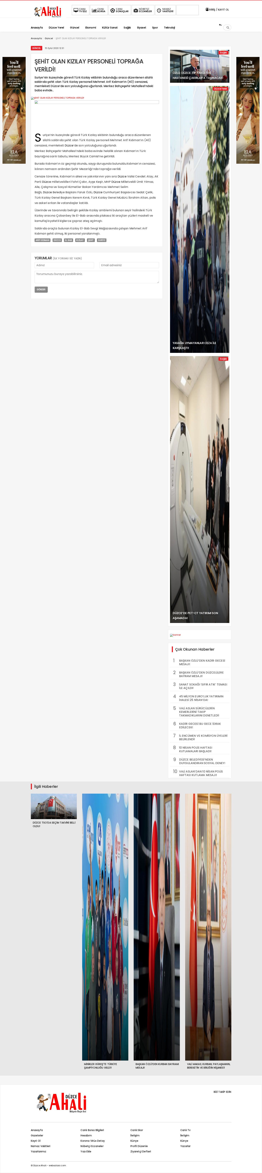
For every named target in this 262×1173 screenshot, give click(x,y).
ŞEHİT (91, 240)
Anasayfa (37, 1130)
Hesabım (86, 1135)
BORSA (101, 10)
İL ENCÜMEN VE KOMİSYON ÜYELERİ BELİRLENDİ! (200, 737)
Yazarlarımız (38, 1151)
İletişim (135, 1135)
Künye (134, 1141)
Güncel (36, 48)
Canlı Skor (136, 1130)
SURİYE (101, 240)
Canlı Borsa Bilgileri (92, 1130)
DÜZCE (57, 240)
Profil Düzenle (139, 1146)
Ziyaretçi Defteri (140, 1151)
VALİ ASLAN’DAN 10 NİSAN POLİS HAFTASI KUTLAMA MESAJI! (198, 773)
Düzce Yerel (220, 88)
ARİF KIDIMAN (42, 240)
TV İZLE (83, 10)
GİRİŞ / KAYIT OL (218, 9)
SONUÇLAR (122, 10)
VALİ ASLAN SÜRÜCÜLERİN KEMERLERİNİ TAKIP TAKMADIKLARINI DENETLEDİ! (196, 711)
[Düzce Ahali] (48, 17)
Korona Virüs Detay (93, 1141)
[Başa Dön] (255, 1166)
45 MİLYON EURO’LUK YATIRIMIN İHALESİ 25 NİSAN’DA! (198, 697)
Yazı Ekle (86, 1151)
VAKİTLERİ (167, 10)
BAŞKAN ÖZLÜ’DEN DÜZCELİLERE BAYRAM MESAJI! (198, 674)
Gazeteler (37, 1135)
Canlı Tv (185, 1130)
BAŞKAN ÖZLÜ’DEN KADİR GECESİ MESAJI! (199, 662)
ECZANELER (145, 10)
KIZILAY (80, 240)
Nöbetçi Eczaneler (92, 1146)
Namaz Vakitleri (40, 1146)
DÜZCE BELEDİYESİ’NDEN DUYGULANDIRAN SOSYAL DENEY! (199, 761)
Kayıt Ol (36, 1141)
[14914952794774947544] (248, 163)
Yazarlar (185, 1146)
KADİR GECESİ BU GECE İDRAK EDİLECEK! (197, 725)
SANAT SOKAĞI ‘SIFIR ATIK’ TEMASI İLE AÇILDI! (200, 686)
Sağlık (223, 52)
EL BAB (68, 240)
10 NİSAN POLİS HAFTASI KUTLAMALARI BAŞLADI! (192, 749)
